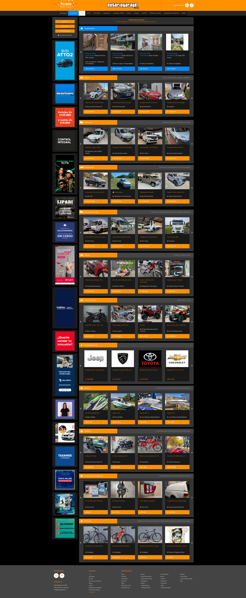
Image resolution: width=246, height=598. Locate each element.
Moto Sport (90, 331)
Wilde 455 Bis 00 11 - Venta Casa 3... (95, 56)
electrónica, (148, 521)
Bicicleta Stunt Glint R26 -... (94, 546)
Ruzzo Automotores (148, 153)
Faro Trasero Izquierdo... (120, 501)
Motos (122, 583)
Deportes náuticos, (173, 388)
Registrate (65, 26)
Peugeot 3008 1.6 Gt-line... (121, 102)
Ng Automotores (120, 196)
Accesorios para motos (182, 476)
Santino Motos (91, 286)
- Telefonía (162, 578)
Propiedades (144, 581)
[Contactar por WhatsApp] (65, 93)
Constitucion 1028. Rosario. (175, 56)
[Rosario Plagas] (65, 141)
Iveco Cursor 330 (145, 237)
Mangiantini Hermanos (122, 286)
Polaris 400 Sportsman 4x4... (176, 325)
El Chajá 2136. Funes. (149, 56)
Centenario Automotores (95, 196)
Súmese (91, 578)
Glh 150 (169, 280)
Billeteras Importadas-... (174, 546)
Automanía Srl (119, 106)
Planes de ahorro (125, 587)
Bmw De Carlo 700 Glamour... (177, 456)
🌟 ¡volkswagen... (90, 192)
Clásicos (143, 574)
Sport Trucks (172, 417)
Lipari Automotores (93, 153)
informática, (156, 521)
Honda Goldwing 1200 (92, 456)
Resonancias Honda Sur (176, 286)
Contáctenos (92, 592)
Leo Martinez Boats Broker (123, 417)
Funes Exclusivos (147, 462)
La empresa (92, 576)
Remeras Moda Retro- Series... (150, 546)
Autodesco (117, 462)
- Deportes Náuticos (145, 587)
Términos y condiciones (95, 581)
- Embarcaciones (145, 585)
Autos (122, 574)
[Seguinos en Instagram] (187, 5)
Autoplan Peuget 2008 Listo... (95, 370)
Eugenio (144, 106)
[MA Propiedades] (65, 341)
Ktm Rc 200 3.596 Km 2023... (95, 280)
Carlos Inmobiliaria (120, 63)
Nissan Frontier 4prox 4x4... (149, 192)
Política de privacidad (94, 590)
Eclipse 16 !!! (143, 413)
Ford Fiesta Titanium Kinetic (94, 102)
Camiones (123, 581)
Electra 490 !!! (117, 413)
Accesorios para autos (146, 576)
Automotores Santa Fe (149, 507)
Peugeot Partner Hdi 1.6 (148, 147)
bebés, (167, 521)
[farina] (65, 308)
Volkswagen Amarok (119, 192)
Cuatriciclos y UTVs (126, 585)
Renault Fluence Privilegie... (149, 102)
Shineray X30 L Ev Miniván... (122, 147)
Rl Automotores (92, 106)
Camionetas (124, 578)
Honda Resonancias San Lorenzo (121, 330)
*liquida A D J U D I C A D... (148, 370)
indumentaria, (181, 521)
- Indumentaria (183, 576)
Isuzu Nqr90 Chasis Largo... (176, 237)
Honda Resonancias (148, 331)
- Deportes (182, 574)
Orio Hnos (117, 153)
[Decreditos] (65, 375)
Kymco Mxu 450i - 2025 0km (149, 325)
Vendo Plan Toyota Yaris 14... (122, 370)
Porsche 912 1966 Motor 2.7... (149, 456)
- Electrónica (163, 581)
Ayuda (90, 583)
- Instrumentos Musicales (186, 578)
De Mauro (171, 153)
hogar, (162, 521)
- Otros (181, 581)
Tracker (169, 370)
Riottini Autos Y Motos (147, 280)
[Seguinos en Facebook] (192, 5)
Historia (91, 585)
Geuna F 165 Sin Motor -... (175, 413)
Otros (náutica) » (185, 388)
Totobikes (89, 552)
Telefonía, (141, 521)
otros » (188, 521)
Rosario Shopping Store (149, 552)
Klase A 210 (89, 413)
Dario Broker (90, 417)
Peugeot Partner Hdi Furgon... (95, 147)
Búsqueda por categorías (95, 587)
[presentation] (80, 52)
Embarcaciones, (161, 388)
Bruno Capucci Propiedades (96, 63)
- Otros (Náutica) (164, 574)
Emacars (144, 241)
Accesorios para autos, (167, 476)
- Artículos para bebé (165, 587)
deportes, (173, 521)
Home (90, 574)
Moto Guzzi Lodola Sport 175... (123, 456)
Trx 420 (115, 325)
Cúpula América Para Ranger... (150, 501)
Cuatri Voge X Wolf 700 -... (94, 325)
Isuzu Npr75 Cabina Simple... (94, 237)
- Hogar (162, 585)
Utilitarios (123, 576)
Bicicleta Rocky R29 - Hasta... (122, 546)
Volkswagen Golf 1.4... (174, 102)
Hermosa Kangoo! (173, 147)
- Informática (163, 583)
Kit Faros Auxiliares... (91, 501)
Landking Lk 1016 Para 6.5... (121, 237)
